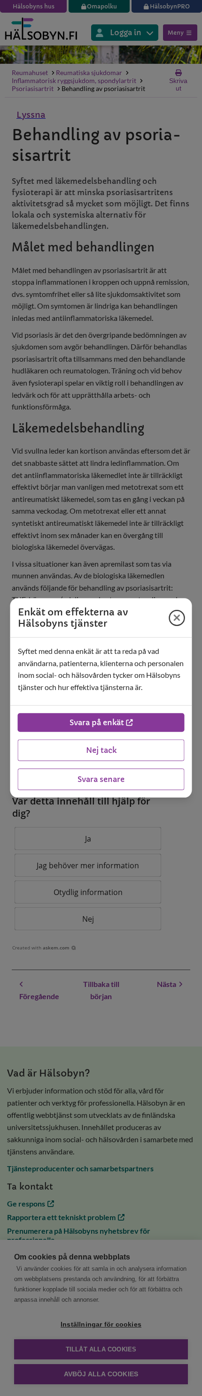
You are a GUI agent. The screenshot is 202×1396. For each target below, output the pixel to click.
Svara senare (101, 779)
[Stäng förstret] (177, 617)
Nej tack (101, 750)
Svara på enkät (97, 723)
